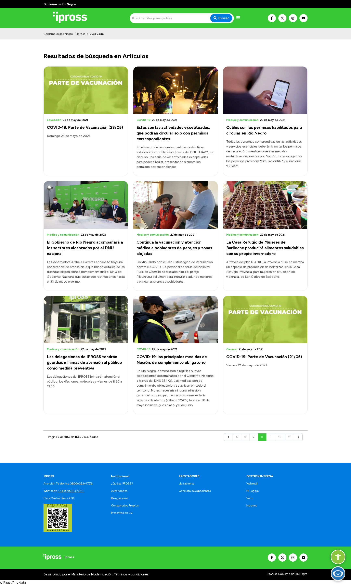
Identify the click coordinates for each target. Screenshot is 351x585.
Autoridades (119, 491)
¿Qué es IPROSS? (122, 483)
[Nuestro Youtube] (303, 18)
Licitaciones (186, 483)
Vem (249, 498)
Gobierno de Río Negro (58, 34)
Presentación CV (122, 513)
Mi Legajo (252, 491)
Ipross (81, 34)
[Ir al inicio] (72, 18)
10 (280, 437)
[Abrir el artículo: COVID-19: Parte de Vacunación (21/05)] (265, 319)
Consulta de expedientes (195, 491)
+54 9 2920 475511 (71, 491)
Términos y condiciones (131, 574)
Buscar (223, 18)
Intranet (251, 505)
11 (289, 437)
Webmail (252, 483)
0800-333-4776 (81, 483)
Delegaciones (120, 498)
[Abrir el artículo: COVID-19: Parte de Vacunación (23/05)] (86, 90)
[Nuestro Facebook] (272, 18)
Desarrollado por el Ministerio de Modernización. (78, 574)
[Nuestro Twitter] (282, 18)
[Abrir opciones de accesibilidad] (338, 557)
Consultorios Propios (125, 505)
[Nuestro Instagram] (293, 18)
